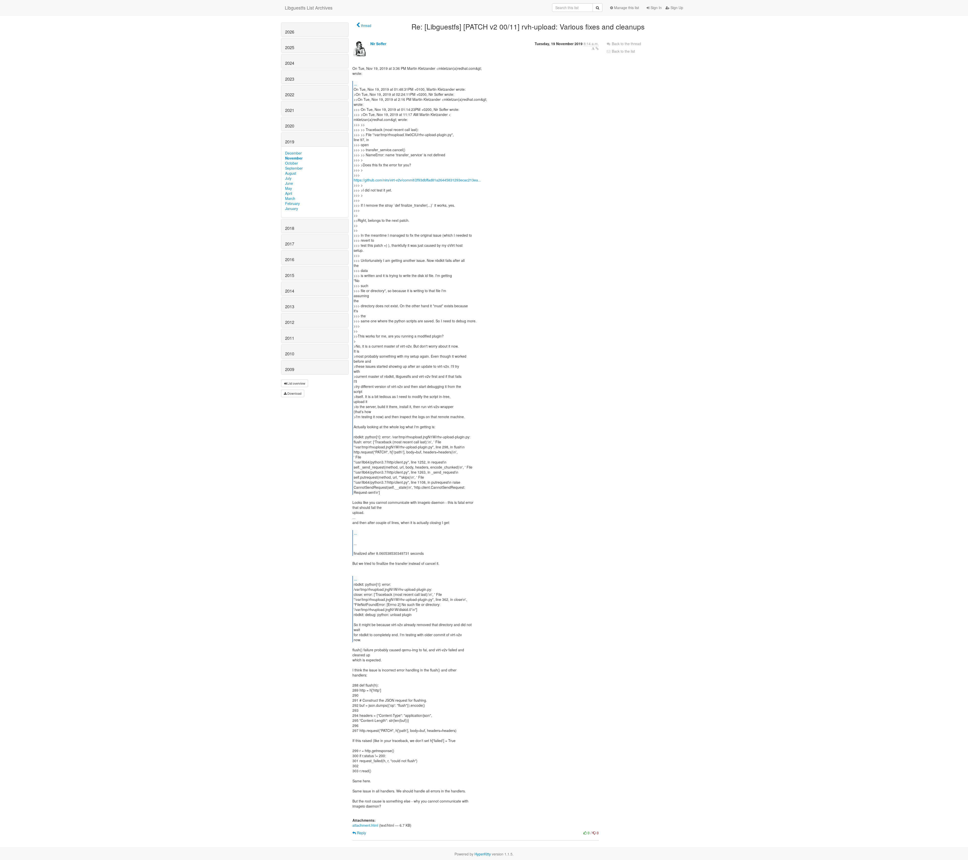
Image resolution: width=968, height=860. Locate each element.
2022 (289, 94)
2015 (289, 275)
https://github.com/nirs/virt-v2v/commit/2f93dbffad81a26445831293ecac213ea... (417, 179)
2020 (289, 126)
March (290, 198)
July (288, 178)
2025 (289, 47)
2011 (289, 338)
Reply (361, 832)
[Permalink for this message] (597, 48)
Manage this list (626, 7)
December (293, 153)
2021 (289, 110)
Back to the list (623, 51)
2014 (289, 291)
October (291, 163)
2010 (289, 354)
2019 (289, 142)
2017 (289, 244)
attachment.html (365, 825)
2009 (289, 369)
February (292, 203)
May (288, 188)
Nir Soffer (378, 43)
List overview (296, 383)
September (294, 168)
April (288, 193)
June (289, 183)
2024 (289, 63)
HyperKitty (482, 853)
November (293, 158)
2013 (289, 306)
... (355, 84)
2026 (289, 32)
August (290, 173)
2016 (289, 259)
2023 (289, 79)
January (291, 208)
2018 (289, 228)
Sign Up (676, 7)
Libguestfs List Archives (308, 7)
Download (294, 393)
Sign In (656, 7)
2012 (289, 322)
